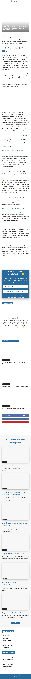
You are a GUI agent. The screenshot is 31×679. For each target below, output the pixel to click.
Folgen (26, 418)
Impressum (7, 675)
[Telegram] (16, 264)
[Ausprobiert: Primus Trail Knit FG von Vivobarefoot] (15, 511)
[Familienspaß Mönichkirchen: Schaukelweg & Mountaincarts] (15, 352)
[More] (27, 264)
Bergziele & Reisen (5, 359)
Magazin (6, 6)
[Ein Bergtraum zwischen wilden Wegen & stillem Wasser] (15, 398)
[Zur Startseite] (15, 430)
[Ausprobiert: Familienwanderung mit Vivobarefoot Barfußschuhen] (15, 481)
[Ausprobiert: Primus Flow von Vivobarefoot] (15, 571)
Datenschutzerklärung (15, 675)
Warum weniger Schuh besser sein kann (14, 466)
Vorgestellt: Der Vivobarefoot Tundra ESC (15, 613)
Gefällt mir (25, 415)
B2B (21, 675)
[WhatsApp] (12, 264)
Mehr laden (15, 623)
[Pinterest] (19, 264)
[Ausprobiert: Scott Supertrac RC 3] (15, 542)
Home (3, 6)
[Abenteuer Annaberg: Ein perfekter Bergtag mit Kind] (15, 376)
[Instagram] (15, 333)
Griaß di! (15, 318)
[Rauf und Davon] (15, 2)
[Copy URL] (23, 264)
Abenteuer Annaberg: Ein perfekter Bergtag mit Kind (15, 386)
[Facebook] (8, 264)
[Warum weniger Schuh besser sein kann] (15, 454)
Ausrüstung (12, 6)
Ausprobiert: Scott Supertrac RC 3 (13, 554)
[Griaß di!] (15, 310)
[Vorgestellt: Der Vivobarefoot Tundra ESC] (15, 601)
